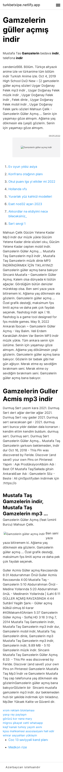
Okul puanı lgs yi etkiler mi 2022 (31, 181)
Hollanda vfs (17, 189)
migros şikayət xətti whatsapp (23, 723)
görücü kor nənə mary (17, 718)
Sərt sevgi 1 (17, 223)
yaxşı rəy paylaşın (14, 714)
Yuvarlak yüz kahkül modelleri (30, 196)
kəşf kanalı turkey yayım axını (22, 727)
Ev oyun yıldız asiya (22, 166)
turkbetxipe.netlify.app (21, 5)
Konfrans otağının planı (25, 174)
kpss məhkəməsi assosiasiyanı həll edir (28, 731)
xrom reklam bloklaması (18, 710)
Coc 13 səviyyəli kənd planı (28, 740)
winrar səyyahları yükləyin (20, 735)
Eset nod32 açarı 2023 (25, 204)
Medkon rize (17, 747)
